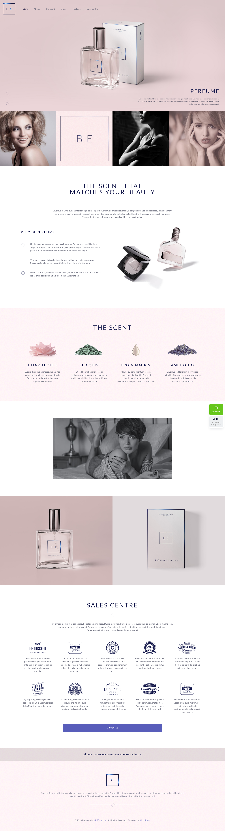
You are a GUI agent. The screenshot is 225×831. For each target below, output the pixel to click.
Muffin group (100, 820)
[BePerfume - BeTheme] (9, 9)
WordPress (145, 820)
